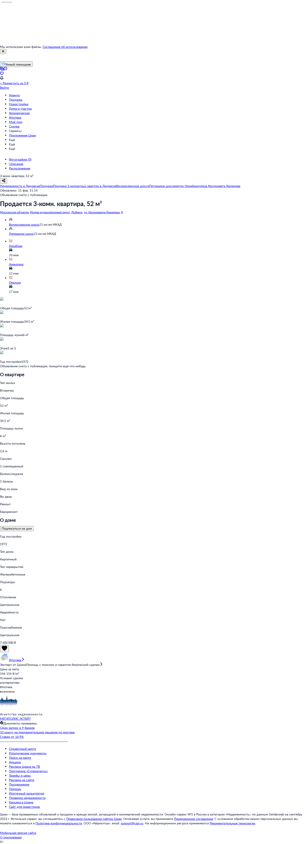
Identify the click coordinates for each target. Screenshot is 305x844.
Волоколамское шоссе (24, 224)
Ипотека (15, 117)
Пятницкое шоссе (21, 233)
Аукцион (15, 762)
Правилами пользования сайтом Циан (94, 819)
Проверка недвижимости (27, 798)
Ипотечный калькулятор (26, 793)
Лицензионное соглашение (193, 819)
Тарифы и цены (20, 775)
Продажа (15, 99)
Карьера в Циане (21, 802)
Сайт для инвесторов (24, 807)
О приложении (11, 837)
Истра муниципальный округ (50, 212)
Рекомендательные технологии (232, 823)
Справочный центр (22, 749)
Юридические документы (27, 753)
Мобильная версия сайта (18, 833)
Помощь (15, 789)
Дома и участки (20, 108)
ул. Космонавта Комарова (102, 212)
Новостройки (18, 104)
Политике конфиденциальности (59, 823)
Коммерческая (19, 113)
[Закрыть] (3, 51)
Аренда (14, 95)
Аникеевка (16, 264)
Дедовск (77, 212)
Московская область (14, 212)
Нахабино (15, 246)
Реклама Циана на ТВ (24, 766)
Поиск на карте (20, 757)
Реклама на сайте (21, 780)
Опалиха (15, 282)
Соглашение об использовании (65, 47)
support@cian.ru (132, 823)
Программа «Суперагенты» (28, 771)
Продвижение (19, 784)
